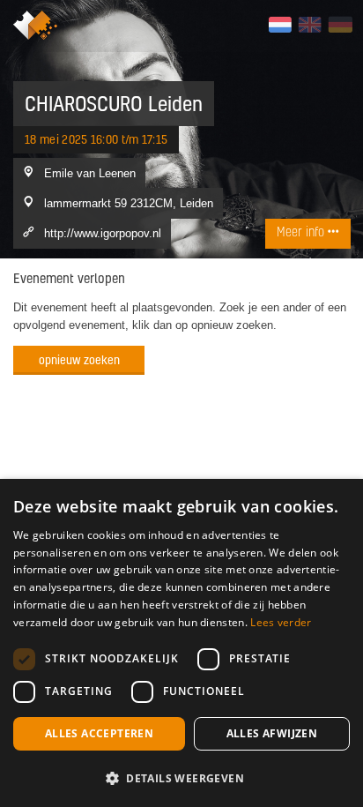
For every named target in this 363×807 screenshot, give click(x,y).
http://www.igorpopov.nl (102, 233)
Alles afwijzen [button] (272, 733)
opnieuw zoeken (79, 359)
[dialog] (181, 643)
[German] (339, 24)
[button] (181, 778)
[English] (309, 24)
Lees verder (280, 622)
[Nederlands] (279, 24)
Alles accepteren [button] (99, 733)
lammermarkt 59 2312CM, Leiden (128, 203)
